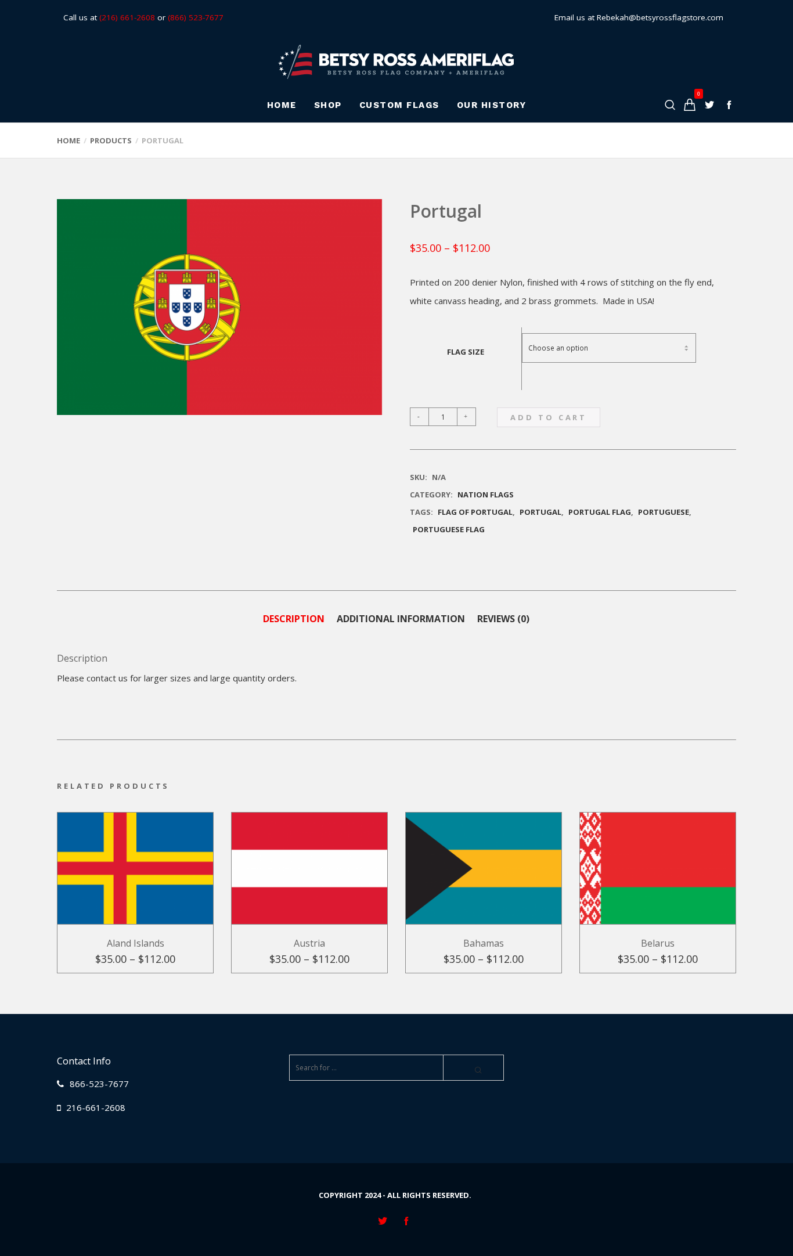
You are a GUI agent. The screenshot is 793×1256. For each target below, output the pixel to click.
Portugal (540, 512)
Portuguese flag (449, 529)
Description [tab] (294, 618)
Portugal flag (599, 512)
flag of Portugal (475, 512)
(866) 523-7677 (196, 17)
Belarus (658, 943)
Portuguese (663, 512)
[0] (690, 105)
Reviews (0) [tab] (503, 618)
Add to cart (548, 417)
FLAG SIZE (465, 352)
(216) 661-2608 (127, 17)
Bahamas (483, 943)
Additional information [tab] (401, 618)
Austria (309, 943)
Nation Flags (485, 494)
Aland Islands (135, 943)
